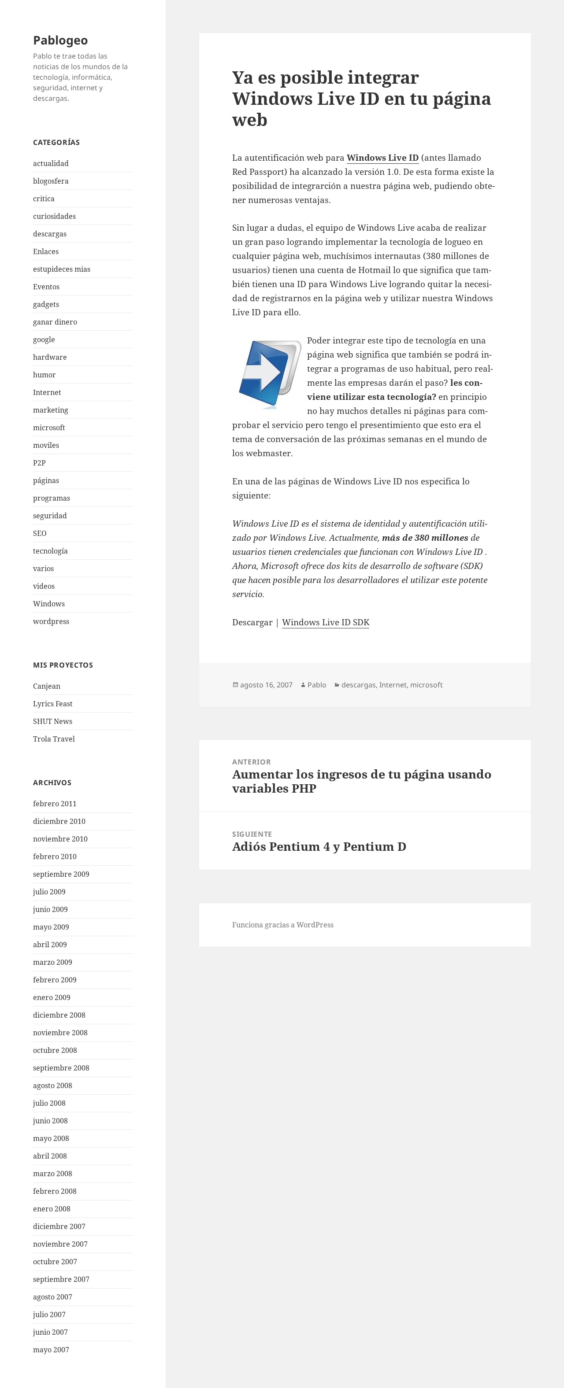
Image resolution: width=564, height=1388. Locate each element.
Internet (47, 392)
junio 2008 (50, 1121)
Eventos (46, 287)
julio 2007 (49, 1314)
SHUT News (52, 721)
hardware (50, 357)
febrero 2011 (55, 803)
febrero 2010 (55, 856)
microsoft (49, 427)
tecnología (50, 551)
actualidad (51, 163)
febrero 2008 (55, 1191)
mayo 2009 (51, 927)
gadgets (46, 304)
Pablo (317, 685)
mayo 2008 (51, 1138)
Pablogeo (60, 40)
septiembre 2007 (61, 1279)
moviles (46, 445)
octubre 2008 (55, 1050)
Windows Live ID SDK (325, 622)
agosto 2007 (52, 1297)
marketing (50, 410)
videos (44, 586)
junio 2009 (50, 909)
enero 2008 (51, 1209)
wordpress (51, 621)
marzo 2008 (52, 1173)
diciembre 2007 (59, 1226)
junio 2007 (50, 1332)
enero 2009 (51, 997)
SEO (40, 533)
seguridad (50, 515)
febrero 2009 (55, 980)
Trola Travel (54, 739)
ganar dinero (55, 322)
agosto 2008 (52, 1085)
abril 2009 (50, 944)
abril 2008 (50, 1156)
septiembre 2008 (61, 1068)
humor (44, 375)
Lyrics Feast (53, 704)
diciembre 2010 (59, 821)
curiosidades (54, 216)
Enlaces (46, 251)
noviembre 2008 (60, 1032)
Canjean (46, 686)
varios (43, 568)
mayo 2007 (51, 1350)
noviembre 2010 (60, 839)
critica (44, 198)
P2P (39, 463)
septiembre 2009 (61, 874)
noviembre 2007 (60, 1244)
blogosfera (51, 181)
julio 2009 (49, 892)
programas (51, 498)
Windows (49, 604)
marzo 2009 (52, 962)
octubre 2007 (55, 1261)
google (44, 339)
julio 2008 (49, 1103)
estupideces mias (61, 269)
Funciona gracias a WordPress (283, 925)
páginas (46, 480)
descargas (50, 234)
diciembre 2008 (59, 1015)
